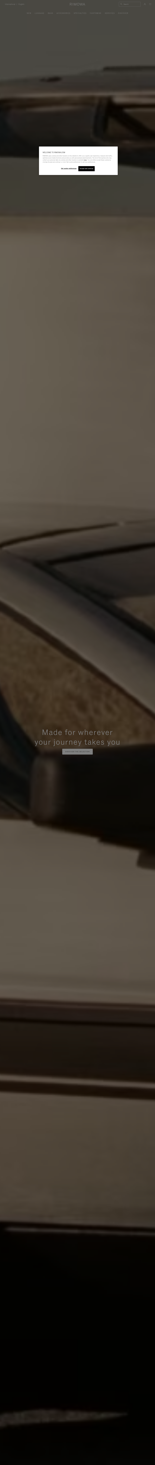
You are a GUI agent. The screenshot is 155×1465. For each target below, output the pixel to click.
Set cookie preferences (69, 169)
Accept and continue (86, 169)
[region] (78, 160)
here (85, 160)
